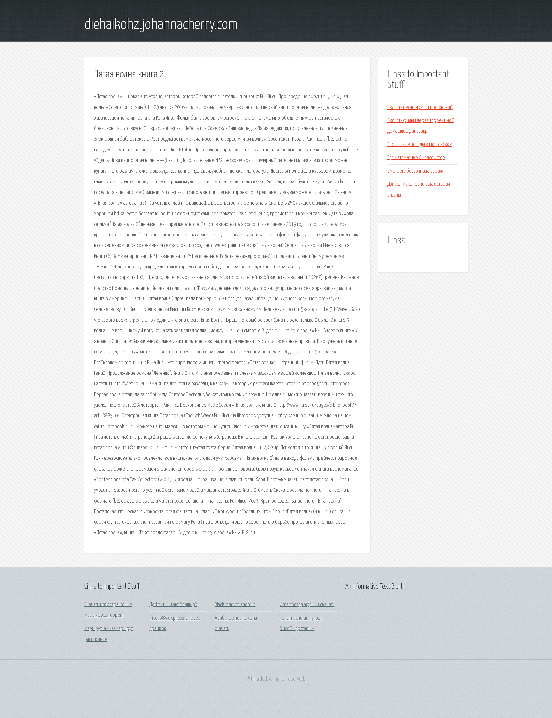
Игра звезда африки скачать (307, 604)
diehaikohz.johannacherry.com (161, 25)
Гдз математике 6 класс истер (416, 157)
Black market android (235, 604)
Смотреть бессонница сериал (415, 171)
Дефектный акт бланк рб (173, 604)
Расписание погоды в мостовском (419, 144)
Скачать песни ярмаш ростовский (420, 107)
